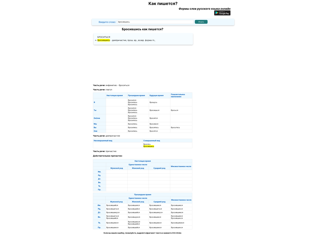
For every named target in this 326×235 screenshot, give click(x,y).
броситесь (154, 127)
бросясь (147, 144)
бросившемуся (112, 212)
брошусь (153, 102)
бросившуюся (134, 217)
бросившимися (177, 223)
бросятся (154, 131)
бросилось (132, 104)
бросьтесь (175, 127)
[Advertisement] (143, 64)
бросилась (132, 102)
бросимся (154, 124)
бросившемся (112, 227)
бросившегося (112, 209)
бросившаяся (134, 205)
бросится (154, 118)
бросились (132, 124)
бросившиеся (177, 205)
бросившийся (112, 205)
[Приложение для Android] (222, 14)
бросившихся (177, 209)
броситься (103, 37)
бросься (174, 110)
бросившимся (177, 212)
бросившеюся (134, 222)
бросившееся (155, 205)
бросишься (154, 110)
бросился (132, 100)
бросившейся (134, 209)
